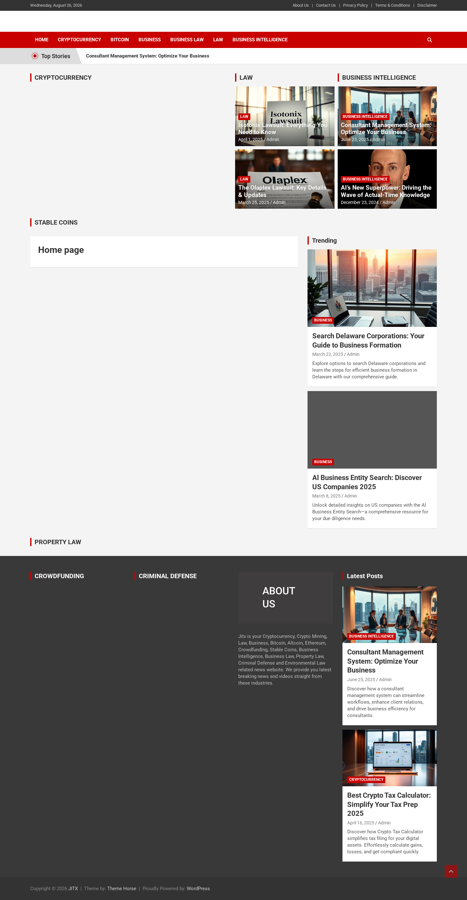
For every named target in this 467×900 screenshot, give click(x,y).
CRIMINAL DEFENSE (168, 576)
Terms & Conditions (392, 5)
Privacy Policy (355, 5)
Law (218, 40)
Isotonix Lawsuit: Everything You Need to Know (283, 128)
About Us (301, 5)
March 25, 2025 (253, 202)
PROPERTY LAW (58, 542)
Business (150, 40)
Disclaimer (427, 5)
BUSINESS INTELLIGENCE (379, 77)
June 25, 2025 (355, 139)
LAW (246, 77)
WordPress (198, 888)
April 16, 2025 (360, 822)
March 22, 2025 (327, 354)
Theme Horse (121, 888)
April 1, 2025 (250, 139)
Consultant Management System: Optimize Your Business (147, 56)
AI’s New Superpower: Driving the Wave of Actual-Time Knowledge (386, 191)
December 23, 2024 (360, 202)
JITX (73, 888)
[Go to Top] (451, 871)
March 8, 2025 (326, 495)
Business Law (187, 40)
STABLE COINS (56, 222)
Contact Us (326, 5)
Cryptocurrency (79, 40)
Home (41, 40)
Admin (273, 139)
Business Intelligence (260, 40)
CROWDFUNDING (59, 576)
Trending (324, 240)
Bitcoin (120, 40)
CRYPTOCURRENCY (63, 77)
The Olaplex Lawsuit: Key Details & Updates (282, 191)
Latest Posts (365, 576)
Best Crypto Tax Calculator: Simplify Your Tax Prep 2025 (389, 804)
